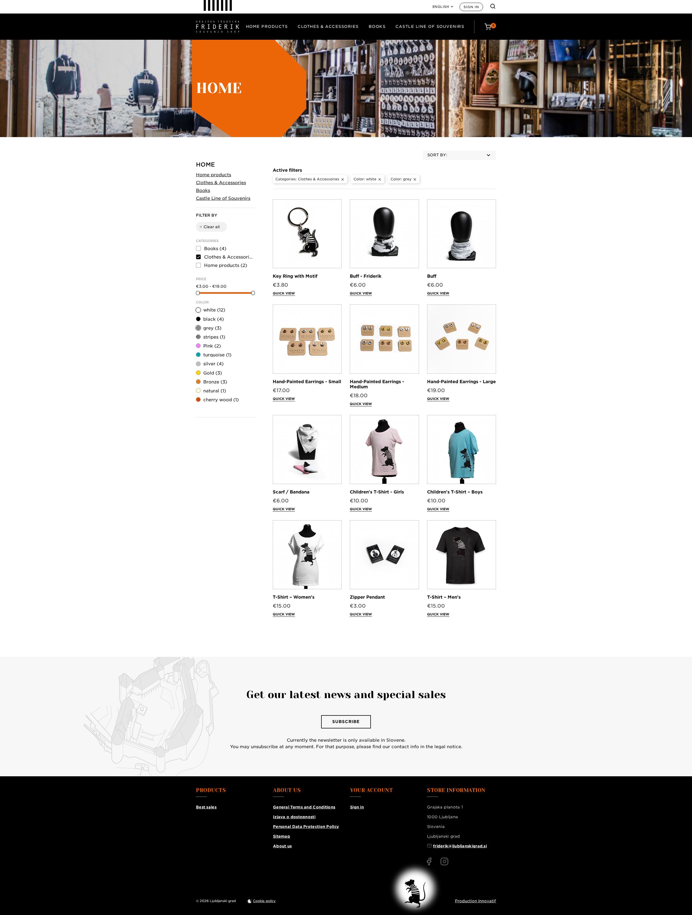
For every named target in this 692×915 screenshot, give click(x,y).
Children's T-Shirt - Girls (377, 492)
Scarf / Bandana (291, 492)
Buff (431, 276)
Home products (267, 26)
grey (212, 328)
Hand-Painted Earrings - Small (307, 381)
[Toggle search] (493, 6)
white (214, 310)
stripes (214, 337)
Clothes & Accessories (328, 26)
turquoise (217, 354)
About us (282, 846)
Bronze (215, 381)
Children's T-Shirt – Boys (455, 492)
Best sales (206, 807)
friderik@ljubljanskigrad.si (460, 846)
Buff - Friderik (365, 276)
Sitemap (281, 836)
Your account (371, 790)
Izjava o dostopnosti (294, 817)
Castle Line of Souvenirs (429, 26)
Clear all (209, 227)
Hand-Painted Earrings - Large (461, 381)
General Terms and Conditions (304, 807)
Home (205, 164)
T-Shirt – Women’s (293, 597)
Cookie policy (264, 901)
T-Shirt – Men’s (444, 597)
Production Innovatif (475, 901)
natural (214, 390)
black (213, 319)
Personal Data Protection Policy (306, 826)
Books (377, 26)
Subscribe (346, 721)
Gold (212, 373)
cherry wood (221, 399)
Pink (212, 346)
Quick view (284, 293)
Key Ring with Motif (295, 276)
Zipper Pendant (367, 597)
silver (213, 363)
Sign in (471, 7)
